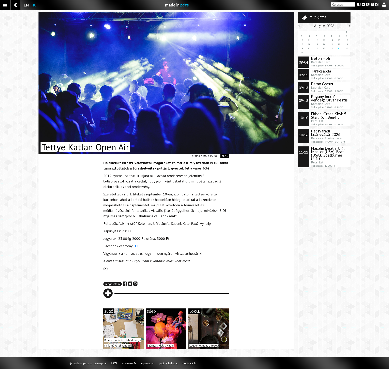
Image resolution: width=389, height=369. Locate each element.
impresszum (148, 363)
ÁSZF (114, 363)
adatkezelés (129, 363)
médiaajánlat (189, 363)
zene (224, 156)
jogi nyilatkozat (168, 363)
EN (26, 5)
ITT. (136, 246)
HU (33, 5)
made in (177, 4)
